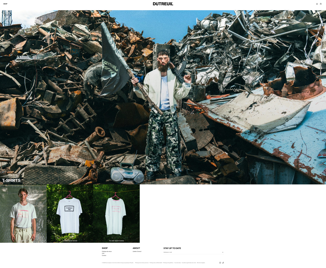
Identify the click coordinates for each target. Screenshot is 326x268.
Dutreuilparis (109, 262)
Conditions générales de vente (189, 262)
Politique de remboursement (142, 262)
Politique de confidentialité (156, 262)
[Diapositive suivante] (44, 213)
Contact (104, 255)
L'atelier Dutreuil (137, 251)
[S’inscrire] (222, 252)
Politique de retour (107, 251)
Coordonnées (177, 262)
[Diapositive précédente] (2, 213)
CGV (103, 253)
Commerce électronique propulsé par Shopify (122, 262)
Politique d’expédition (168, 262)
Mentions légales (201, 262)
